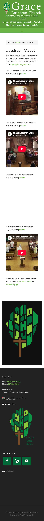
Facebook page (12, 284)
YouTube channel (25, 281)
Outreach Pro (25, 512)
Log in (31, 515)
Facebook (27, 22)
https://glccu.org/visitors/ (20, 64)
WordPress (24, 515)
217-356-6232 (13, 384)
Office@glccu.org (13, 381)
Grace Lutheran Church (22, 8)
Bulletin (23, 74)
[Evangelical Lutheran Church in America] (22, 398)
